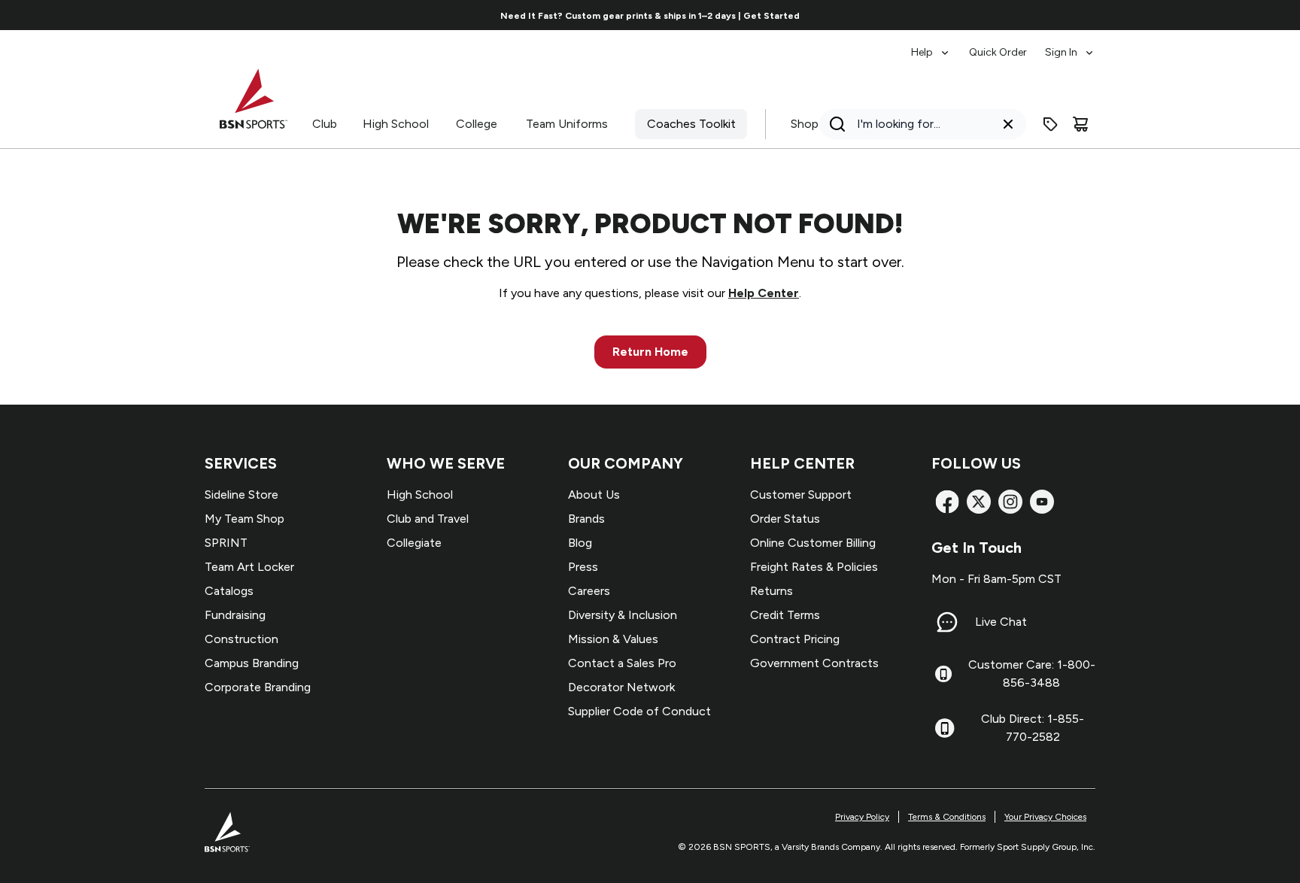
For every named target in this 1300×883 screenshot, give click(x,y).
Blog (580, 543)
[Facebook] (947, 501)
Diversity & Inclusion (622, 615)
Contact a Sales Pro (622, 663)
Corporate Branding (258, 687)
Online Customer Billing (813, 543)
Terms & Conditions (947, 817)
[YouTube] (1042, 501)
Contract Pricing (795, 639)
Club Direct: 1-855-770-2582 (1032, 728)
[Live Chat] (947, 622)
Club (324, 124)
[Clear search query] (1008, 124)
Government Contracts (814, 663)
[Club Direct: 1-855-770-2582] (944, 728)
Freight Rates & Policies (814, 567)
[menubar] (1003, 45)
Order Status (785, 518)
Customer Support (801, 494)
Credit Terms (785, 615)
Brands (586, 518)
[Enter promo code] (1050, 124)
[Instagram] (1010, 501)
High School (396, 124)
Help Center (763, 293)
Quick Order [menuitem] (998, 52)
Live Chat (1001, 621)
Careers (589, 591)
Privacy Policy (862, 817)
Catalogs (229, 591)
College (476, 124)
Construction (241, 639)
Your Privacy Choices (1045, 817)
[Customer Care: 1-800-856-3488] (943, 674)
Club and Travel (428, 518)
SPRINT (226, 543)
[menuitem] (931, 45)
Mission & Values (613, 639)
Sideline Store (241, 494)
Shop (805, 124)
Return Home (650, 351)
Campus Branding (252, 663)
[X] (979, 501)
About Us (594, 494)
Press (583, 567)
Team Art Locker (249, 567)
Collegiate (414, 543)
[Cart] (1080, 124)
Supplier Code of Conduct (639, 711)
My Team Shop (244, 518)
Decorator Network (621, 687)
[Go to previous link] (151, 15)
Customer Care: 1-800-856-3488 (1031, 673)
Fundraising (235, 615)
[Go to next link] (1150, 15)
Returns (771, 591)
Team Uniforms (567, 124)
